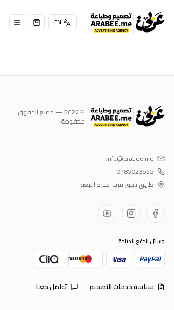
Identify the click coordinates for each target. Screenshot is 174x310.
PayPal (150, 258)
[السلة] (37, 22)
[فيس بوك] (155, 213)
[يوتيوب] (107, 213)
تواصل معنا (51, 286)
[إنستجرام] (131, 213)
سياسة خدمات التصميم (122, 286)
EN (57, 22)
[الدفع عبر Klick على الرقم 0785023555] (49, 259)
